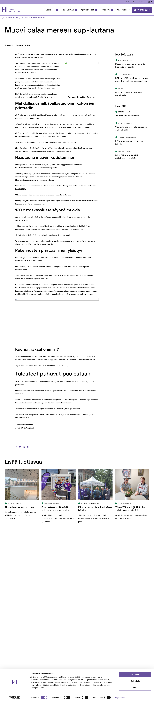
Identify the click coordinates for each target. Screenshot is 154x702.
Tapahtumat (68, 10)
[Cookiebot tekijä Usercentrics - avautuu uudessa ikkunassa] (14, 697)
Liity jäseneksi (142, 10)
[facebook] (16, 446)
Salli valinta (135, 681)
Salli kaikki (135, 674)
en (151, 2)
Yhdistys (105, 10)
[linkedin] (24, 446)
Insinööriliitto (127, 2)
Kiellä (135, 688)
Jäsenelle (50, 10)
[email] (28, 446)
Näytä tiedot (119, 698)
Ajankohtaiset (87, 10)
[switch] (67, 697)
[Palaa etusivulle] (12, 10)
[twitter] (20, 446)
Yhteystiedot (123, 10)
